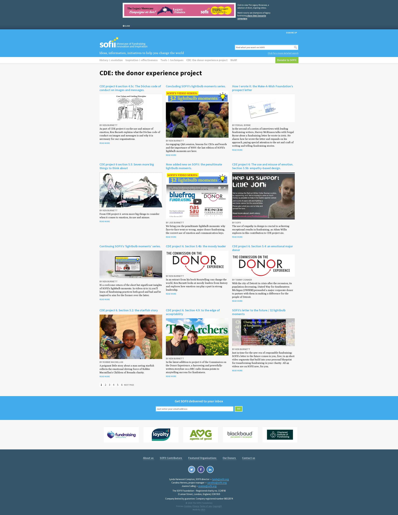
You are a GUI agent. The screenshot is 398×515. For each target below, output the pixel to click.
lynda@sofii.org (220, 479)
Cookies (187, 506)
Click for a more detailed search (283, 53)
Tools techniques (171, 60)
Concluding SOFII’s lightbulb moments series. (196, 86)
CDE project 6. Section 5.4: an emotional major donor (262, 248)
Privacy (195, 506)
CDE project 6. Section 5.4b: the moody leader (196, 246)
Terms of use (206, 506)
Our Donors (229, 458)
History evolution (111, 60)
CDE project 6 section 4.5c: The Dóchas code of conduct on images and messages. (130, 88)
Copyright (217, 506)
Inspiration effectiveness (141, 60)
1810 (203, 509)
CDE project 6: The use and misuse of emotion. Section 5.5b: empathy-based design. (262, 166)
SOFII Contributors (171, 458)
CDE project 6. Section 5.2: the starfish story (129, 310)
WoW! (233, 60)
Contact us (248, 458)
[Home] (165, 42)
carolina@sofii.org (217, 482)
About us (148, 458)
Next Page (129, 385)
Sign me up (291, 32)
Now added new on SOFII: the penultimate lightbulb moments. (194, 166)
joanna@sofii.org (208, 486)
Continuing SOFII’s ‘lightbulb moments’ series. (130, 246)
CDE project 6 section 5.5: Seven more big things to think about (127, 166)
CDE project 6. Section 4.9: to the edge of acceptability (193, 312)
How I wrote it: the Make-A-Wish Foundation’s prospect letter (262, 88)
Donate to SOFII (286, 60)
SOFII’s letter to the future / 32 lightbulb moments (259, 312)
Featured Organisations (202, 458)
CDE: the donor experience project (207, 60)
